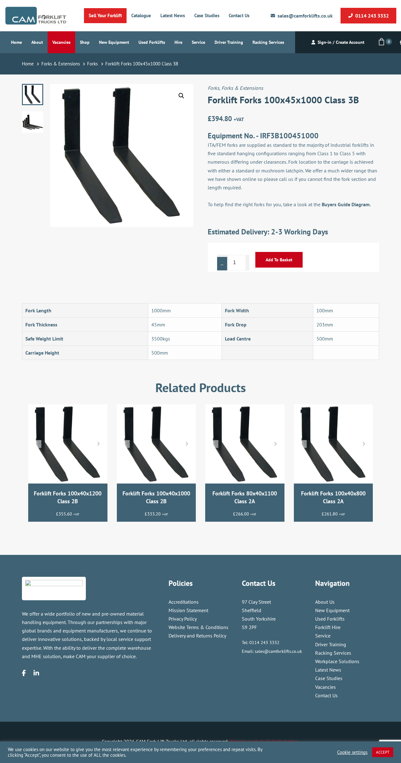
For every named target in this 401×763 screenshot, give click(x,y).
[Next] (98, 444)
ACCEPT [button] (382, 752)
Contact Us (326, 695)
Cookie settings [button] (352, 752)
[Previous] (37, 444)
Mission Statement (188, 610)
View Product (67, 476)
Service (323, 635)
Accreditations (184, 602)
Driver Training (330, 644)
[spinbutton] (237, 262)
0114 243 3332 (264, 642)
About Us (325, 602)
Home (28, 64)
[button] (181, 96)
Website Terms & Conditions (198, 627)
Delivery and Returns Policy (197, 635)
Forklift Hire (328, 627)
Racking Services (333, 653)
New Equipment (332, 610)
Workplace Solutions (337, 661)
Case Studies (328, 678)
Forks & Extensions (60, 64)
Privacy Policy (183, 619)
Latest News (328, 670)
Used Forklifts (330, 619)
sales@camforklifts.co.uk (278, 651)
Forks (92, 64)
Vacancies (325, 687)
